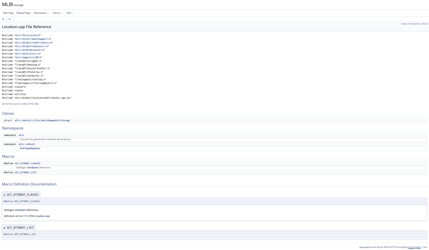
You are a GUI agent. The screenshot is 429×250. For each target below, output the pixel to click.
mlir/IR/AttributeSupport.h (32, 39)
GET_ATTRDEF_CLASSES (27, 163)
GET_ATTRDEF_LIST (25, 172)
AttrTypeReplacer (30, 148)
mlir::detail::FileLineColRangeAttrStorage (42, 120)
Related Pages (24, 13)
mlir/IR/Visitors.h (27, 53)
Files (69, 13)
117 (25, 216)
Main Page (8, 13)
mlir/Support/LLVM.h (28, 57)
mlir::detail (27, 144)
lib (3, 19)
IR (10, 19)
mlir (21, 135)
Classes (56, 13)
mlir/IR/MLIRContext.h (29, 50)
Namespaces (40, 13)
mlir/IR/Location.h (27, 35)
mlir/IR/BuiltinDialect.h (31, 46)
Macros (425, 24)
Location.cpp (42, 216)
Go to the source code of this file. (20, 103)
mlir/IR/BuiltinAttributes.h (33, 42)
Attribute (32, 167)
